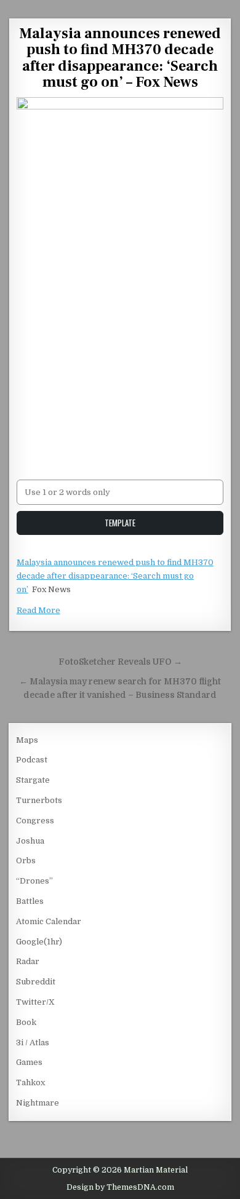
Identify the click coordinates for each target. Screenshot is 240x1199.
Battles (30, 901)
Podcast (31, 759)
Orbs (26, 860)
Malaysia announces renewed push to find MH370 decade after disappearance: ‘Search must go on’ (115, 576)
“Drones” (34, 880)
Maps (27, 740)
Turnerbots (39, 800)
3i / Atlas (32, 1042)
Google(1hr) (39, 941)
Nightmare (37, 1102)
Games (29, 1062)
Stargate (33, 780)
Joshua (30, 840)
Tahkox (30, 1082)
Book (26, 1022)
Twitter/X (35, 1002)
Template (120, 522)
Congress (35, 820)
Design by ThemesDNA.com (120, 1187)
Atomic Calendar (48, 921)
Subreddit (35, 981)
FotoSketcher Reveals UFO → (120, 662)
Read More (38, 610)
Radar (27, 961)
